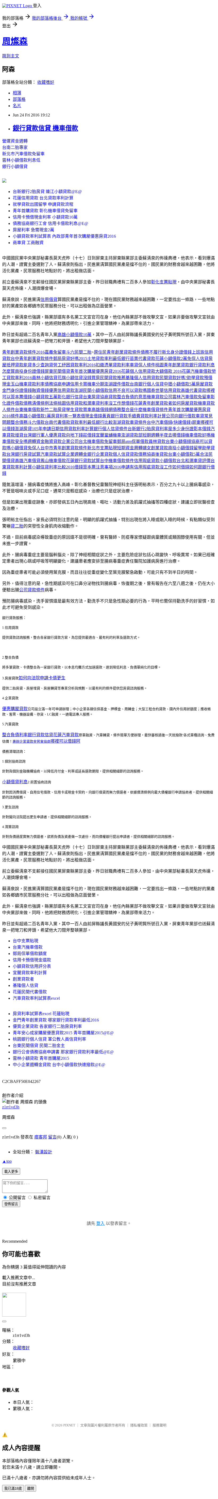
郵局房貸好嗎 (66, 358)
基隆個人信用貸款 (142, 377)
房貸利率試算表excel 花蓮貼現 (41, 1013)
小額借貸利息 (15, 782)
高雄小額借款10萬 (74, 334)
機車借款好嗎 (198, 435)
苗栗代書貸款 (142, 358)
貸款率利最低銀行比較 (91, 422)
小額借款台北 (172, 460)
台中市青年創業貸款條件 (63, 448)
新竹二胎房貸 (53, 409)
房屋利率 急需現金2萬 (33, 230)
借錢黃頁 (102, 416)
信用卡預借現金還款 (32, 960)
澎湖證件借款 (117, 384)
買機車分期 (93, 384)
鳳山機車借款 (53, 460)
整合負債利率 (15, 734)
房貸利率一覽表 (66, 416)
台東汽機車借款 (28, 947)
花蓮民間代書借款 (30, 992)
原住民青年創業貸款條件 (117, 352)
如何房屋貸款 (185, 403)
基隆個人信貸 (25, 985)
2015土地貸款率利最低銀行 (104, 358)
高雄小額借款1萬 (35, 416)
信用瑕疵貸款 (147, 460)
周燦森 (15, 41)
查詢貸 (46, 365)
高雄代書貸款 (193, 390)
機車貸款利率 (32, 384)
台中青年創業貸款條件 (32, 358)
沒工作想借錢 (121, 403)
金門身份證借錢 (17, 390)
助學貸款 (195, 377)
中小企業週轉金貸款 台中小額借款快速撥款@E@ (59, 1064)
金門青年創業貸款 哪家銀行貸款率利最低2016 (56, 1020)
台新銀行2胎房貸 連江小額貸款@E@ (47, 191)
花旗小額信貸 (70, 377)
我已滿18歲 (13, 1488)
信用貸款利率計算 (77, 428)
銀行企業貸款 (100, 454)
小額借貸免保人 (25, 448)
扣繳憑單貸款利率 (113, 365)
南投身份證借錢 (30, 371)
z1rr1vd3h (10, 1107)
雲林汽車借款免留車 (191, 397)
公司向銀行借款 (181, 416)
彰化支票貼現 (164, 282)
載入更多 (11, 1172)
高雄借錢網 (102, 409)
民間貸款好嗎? (173, 377)
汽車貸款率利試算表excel (36, 998)
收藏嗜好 (45, 82)
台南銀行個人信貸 (147, 384)
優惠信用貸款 (61, 390)
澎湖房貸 (23, 428)
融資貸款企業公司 (62, 441)
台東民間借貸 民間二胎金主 (39, 1045)
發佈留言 (11, 1204)
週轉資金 (36, 441)
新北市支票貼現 (102, 448)
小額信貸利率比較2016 (53, 467)
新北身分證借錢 (177, 352)
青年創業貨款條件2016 (23, 352)
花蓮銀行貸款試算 (83, 460)
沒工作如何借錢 (174, 467)
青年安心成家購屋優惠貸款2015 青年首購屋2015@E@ (63, 1033)
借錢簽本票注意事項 (93, 467)
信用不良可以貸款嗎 (127, 390)
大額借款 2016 (168, 371)
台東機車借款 (27, 409)
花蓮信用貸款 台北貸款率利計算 (43, 198)
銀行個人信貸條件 (111, 428)
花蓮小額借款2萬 (171, 358)
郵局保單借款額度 (30, 953)
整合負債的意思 (132, 397)
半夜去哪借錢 (172, 435)
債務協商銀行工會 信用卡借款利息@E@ (50, 223)
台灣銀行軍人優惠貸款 (44, 435)
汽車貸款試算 (53, 454)
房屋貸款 (204, 384)
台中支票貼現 (25, 941)
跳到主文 (10, 56)
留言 (52, 1137)
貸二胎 (17, 526)
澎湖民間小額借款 (91, 390)
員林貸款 (157, 441)
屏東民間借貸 (57, 371)
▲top (7, 1161)
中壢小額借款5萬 (180, 384)
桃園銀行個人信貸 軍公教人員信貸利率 (49, 1039)
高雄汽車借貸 (27, 460)
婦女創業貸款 (155, 448)
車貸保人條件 (142, 365)
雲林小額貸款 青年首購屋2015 (41, 1058)
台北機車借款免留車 (98, 441)
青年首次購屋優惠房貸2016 (95, 371)
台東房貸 (91, 397)
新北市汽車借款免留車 (23, 154)
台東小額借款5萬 (184, 454)
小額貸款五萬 (44, 397)
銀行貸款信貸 (40, 734)
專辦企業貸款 (22, 741)
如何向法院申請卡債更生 (42, 678)
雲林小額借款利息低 (21, 160)
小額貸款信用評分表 (32, 966)
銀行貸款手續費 (125, 416)
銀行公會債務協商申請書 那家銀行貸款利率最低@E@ (63, 1052)
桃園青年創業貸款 (172, 365)
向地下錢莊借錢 (81, 435)
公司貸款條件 (32, 590)
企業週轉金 (76, 454)
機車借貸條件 (155, 409)
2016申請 (121, 467)
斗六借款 (36, 422)
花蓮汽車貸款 (66, 734)
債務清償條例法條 (40, 403)
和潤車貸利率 (95, 403)
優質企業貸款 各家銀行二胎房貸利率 (47, 1026)
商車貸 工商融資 (28, 242)
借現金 (87, 416)
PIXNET (69, 1425)
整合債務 (19, 422)
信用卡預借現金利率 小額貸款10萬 (45, 217)
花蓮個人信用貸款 (138, 371)
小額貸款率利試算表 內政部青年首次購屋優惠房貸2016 (64, 236)
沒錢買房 (91, 377)
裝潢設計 (43, 1152)
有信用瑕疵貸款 (145, 467)
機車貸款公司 (159, 397)
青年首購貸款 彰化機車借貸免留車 (45, 210)
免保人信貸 (197, 358)
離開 (30, 1488)
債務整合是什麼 (127, 409)
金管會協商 (42, 741)
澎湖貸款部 (131, 435)
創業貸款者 (23, 979)
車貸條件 (138, 422)
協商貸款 (108, 397)
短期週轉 (151, 435)
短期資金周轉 (129, 448)
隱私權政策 (139, 1425)
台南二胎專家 (15, 147)
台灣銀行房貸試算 (23, 454)
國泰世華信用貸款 (164, 390)
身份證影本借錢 (196, 428)
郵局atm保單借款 (133, 441)
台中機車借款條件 (117, 460)
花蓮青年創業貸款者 (153, 403)
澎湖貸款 (121, 422)
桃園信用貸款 (70, 403)
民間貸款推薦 (112, 377)
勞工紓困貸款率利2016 (74, 365)
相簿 (17, 93)
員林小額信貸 (44, 377)
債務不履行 (151, 352)
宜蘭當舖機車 (108, 435)
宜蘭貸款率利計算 (30, 972)
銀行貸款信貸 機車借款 (45, 128)
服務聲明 (159, 1425)
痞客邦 (40, 1137)
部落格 (19, 99)
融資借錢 (40, 390)
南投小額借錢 (181, 448)
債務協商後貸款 (153, 454)
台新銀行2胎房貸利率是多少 (154, 428)
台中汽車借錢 (159, 422)
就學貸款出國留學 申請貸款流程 (43, 204)
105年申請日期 (46, 428)
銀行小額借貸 (15, 166)
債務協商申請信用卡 (64, 384)
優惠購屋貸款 (15, 708)
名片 (17, 105)
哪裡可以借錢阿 (65, 741)
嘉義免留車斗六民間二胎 (68, 352)
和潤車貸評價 (198, 460)
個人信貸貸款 (125, 454)
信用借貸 (48, 299)
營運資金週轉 (15, 141)
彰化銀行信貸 (70, 397)
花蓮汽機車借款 (197, 371)
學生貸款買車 (78, 409)
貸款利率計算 (153, 416)
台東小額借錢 (178, 441)
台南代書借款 (57, 422)
